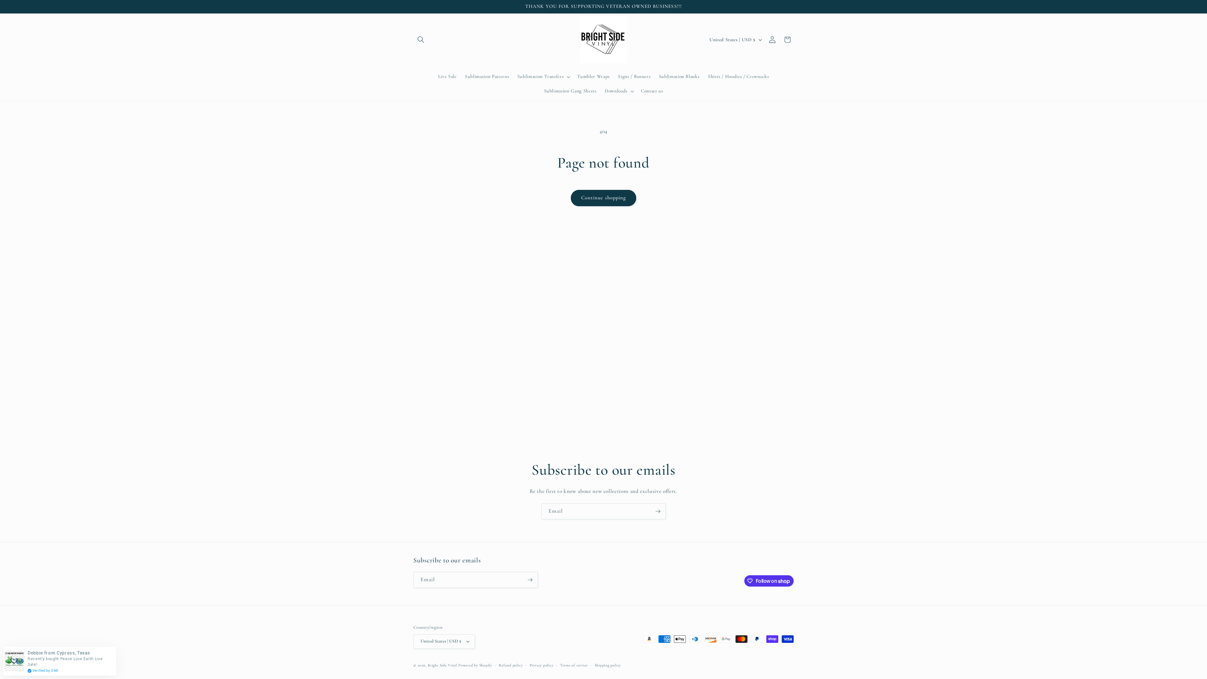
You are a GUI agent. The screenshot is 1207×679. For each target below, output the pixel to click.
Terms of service (574, 665)
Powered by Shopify (475, 665)
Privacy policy (542, 665)
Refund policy (511, 665)
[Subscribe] (657, 511)
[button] (420, 39)
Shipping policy (608, 665)
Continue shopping (603, 198)
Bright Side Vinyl (442, 665)
